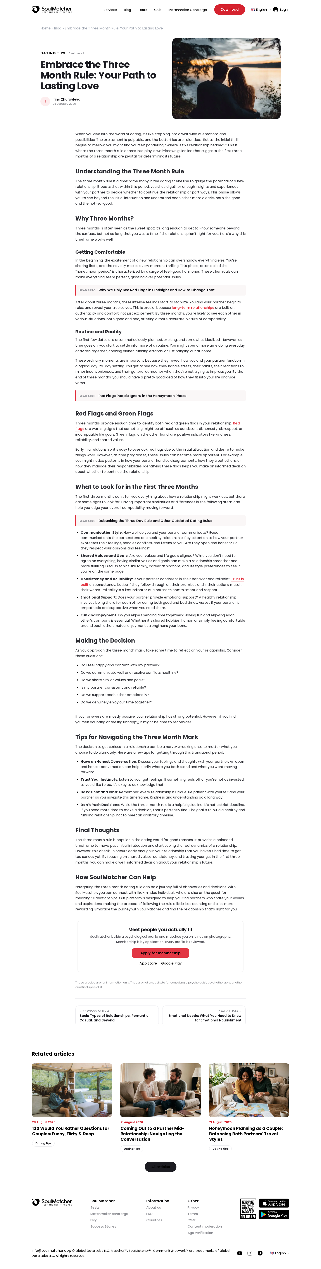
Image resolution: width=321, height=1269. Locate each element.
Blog (127, 9)
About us (153, 1207)
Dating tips (53, 53)
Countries (154, 1220)
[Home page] (52, 9)
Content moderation (205, 1226)
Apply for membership (160, 953)
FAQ (149, 1213)
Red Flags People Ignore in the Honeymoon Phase (142, 395)
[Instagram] (249, 1253)
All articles (160, 1166)
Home (45, 28)
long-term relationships (193, 307)
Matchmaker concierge (109, 1213)
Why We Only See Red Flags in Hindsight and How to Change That (156, 289)
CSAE (192, 1220)
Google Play (171, 963)
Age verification (200, 1232)
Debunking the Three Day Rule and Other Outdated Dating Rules (155, 520)
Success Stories (103, 1226)
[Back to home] (52, 1202)
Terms (193, 1213)
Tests (142, 9)
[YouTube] (239, 1253)
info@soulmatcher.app (51, 1250)
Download (230, 9)
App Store (148, 963)
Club (158, 9)
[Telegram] (260, 1253)
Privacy (193, 1207)
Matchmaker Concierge (188, 9)
